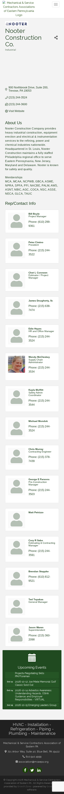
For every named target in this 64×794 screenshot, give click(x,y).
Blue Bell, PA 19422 (34, 751)
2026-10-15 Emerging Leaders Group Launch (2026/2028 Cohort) (35, 704)
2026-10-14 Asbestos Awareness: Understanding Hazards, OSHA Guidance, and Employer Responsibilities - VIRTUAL (33, 693)
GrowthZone (24, 786)
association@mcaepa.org (33, 761)
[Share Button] (56, 37)
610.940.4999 (33, 756)
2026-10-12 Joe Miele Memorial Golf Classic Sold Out (35, 681)
